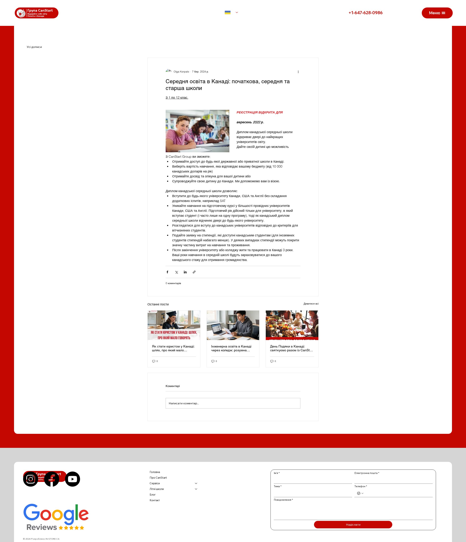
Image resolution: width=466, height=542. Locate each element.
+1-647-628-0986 (366, 12)
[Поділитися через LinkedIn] (185, 272)
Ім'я (277, 473)
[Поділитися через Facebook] (167, 272)
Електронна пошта (366, 473)
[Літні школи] (196, 489)
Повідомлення (283, 499)
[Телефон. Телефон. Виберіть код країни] (360, 493)
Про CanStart (158, 477)
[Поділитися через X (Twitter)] (176, 272)
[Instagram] (30, 479)
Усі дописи (34, 47)
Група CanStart (40, 11)
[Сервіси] (196, 483)
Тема (277, 486)
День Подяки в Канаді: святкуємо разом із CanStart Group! (292, 348)
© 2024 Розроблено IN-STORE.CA (41, 538)
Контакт (155, 500)
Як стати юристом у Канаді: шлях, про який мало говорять (173, 348)
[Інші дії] (298, 72)
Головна (155, 472)
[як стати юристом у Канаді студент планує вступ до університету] (174, 325)
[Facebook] (51, 479)
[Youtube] (72, 479)
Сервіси (155, 483)
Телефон (360, 486)
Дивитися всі (311, 303)
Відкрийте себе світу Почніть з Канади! (37, 15)
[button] (437, 12)
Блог (153, 494)
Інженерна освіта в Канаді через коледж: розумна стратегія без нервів (231, 348)
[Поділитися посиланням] (194, 272)
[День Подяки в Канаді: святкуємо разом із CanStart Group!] (292, 325)
